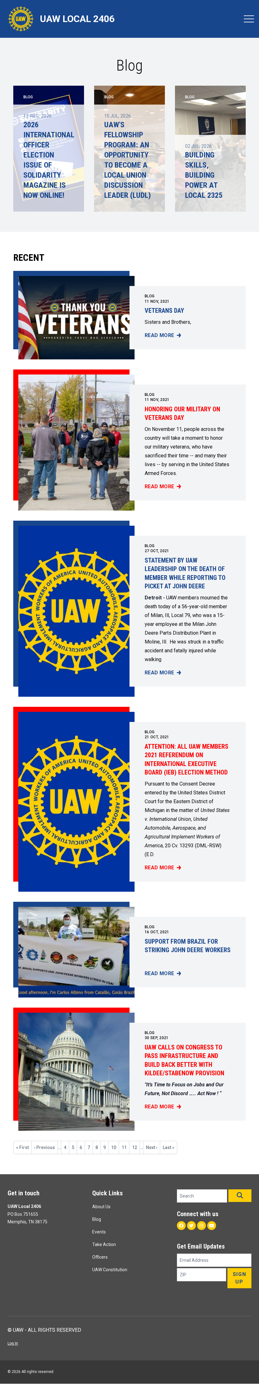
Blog (149, 296)
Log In (13, 1343)
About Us (101, 1206)
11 (125, 1147)
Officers (100, 1257)
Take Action (104, 1244)
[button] (239, 1195)
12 (136, 1147)
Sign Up (239, 1278)
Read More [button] (163, 335)
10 (115, 1147)
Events (99, 1231)
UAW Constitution (109, 1269)
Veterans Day (164, 310)
